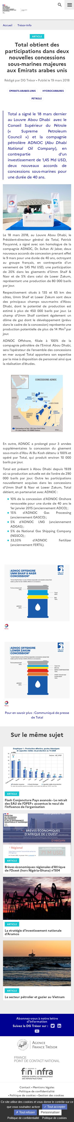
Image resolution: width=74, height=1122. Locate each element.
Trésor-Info (24, 25)
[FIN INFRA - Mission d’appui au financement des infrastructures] (37, 1073)
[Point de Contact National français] (37, 1059)
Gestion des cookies (51, 1095)
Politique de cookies (23, 1095)
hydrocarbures (53, 90)
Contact (25, 1087)
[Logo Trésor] (33, 10)
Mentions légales (43, 1087)
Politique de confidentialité (36, 1091)
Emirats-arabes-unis (22, 90)
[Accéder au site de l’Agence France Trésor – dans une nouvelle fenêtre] (37, 1044)
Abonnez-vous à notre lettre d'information (37, 1020)
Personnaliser (50, 1112)
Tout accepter (55, 1106)
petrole (36, 98)
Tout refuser (26, 1112)
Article (37, 36)
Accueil (7, 25)
